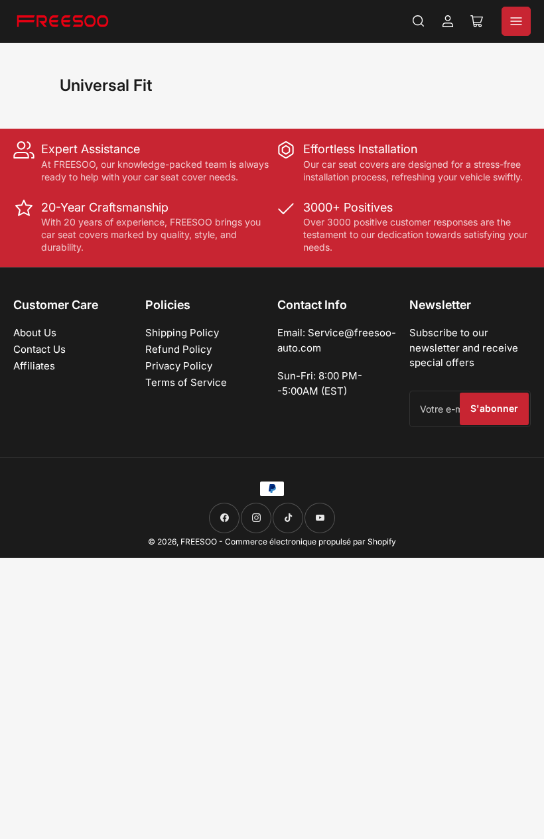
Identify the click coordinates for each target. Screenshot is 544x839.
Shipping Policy (182, 332)
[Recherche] (418, 21)
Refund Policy (178, 349)
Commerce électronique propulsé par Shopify (310, 542)
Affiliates (34, 365)
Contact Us (39, 349)
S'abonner (494, 408)
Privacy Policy (178, 365)
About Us (34, 332)
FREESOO (198, 542)
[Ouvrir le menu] (516, 21)
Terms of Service (186, 382)
